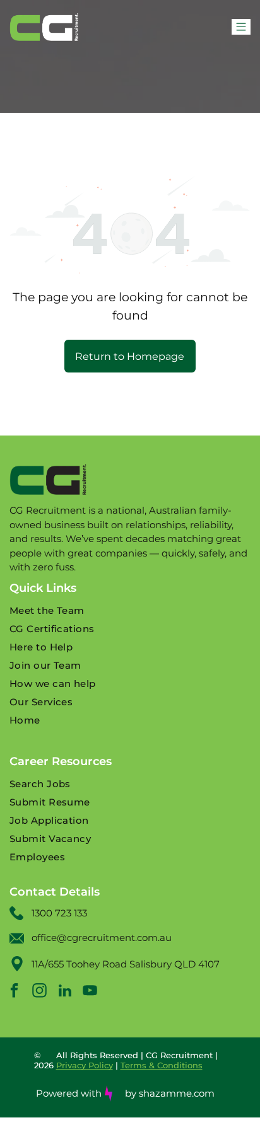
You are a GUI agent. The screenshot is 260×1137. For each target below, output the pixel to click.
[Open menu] (241, 27)
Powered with (69, 1093)
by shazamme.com (170, 1093)
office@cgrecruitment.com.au (102, 938)
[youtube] (90, 992)
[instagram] (39, 992)
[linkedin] (65, 992)
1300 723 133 (59, 913)
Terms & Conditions (162, 1065)
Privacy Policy (84, 1065)
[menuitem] (130, 610)
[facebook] (14, 992)
